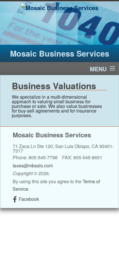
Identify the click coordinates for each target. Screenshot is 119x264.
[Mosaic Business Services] (59, 7)
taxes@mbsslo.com (33, 165)
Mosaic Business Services (59, 53)
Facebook (29, 199)
